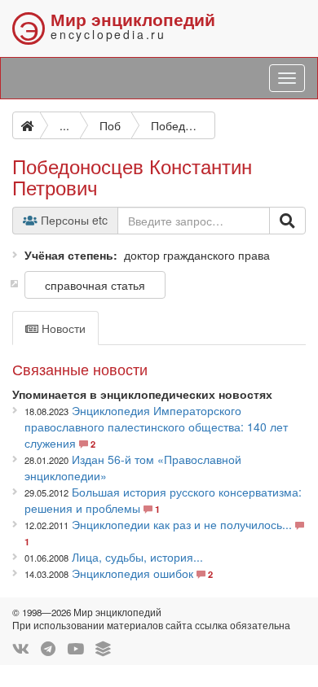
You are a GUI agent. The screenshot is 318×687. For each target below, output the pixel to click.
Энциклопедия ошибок (132, 573)
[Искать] (287, 220)
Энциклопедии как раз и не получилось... (182, 524)
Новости (62, 328)
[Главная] (26, 125)
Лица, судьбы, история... (137, 557)
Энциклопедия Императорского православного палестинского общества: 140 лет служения (156, 426)
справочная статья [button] (95, 285)
